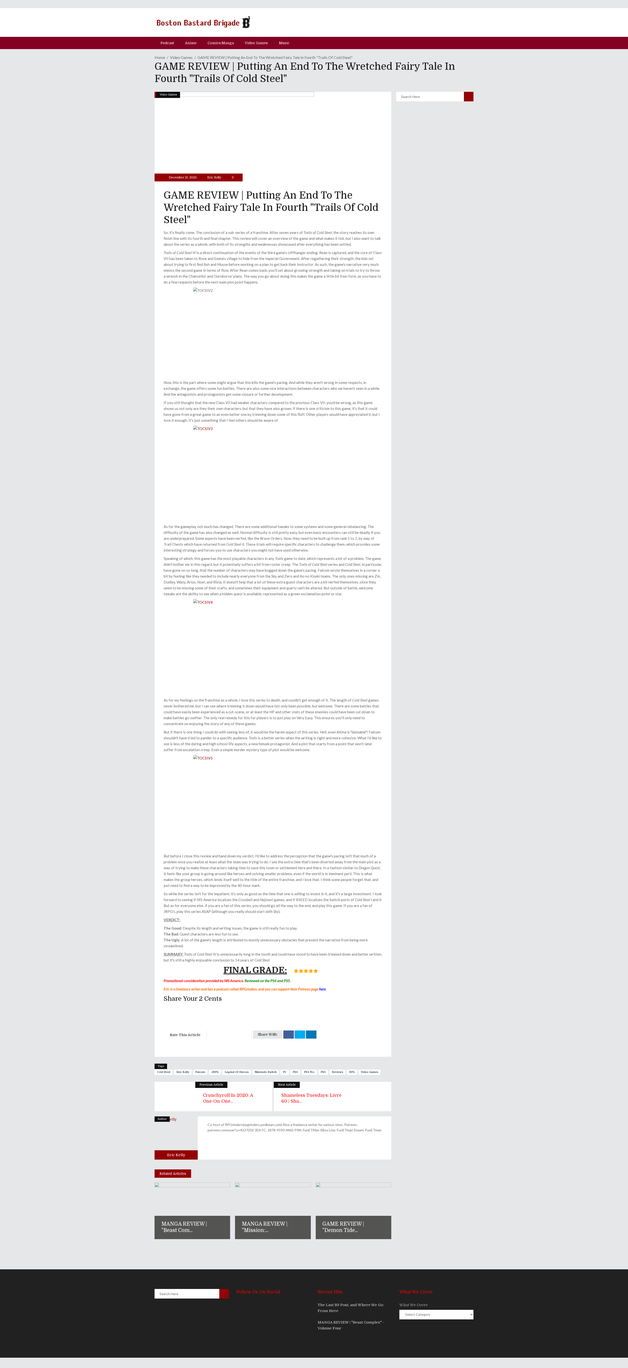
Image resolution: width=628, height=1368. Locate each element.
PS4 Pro (309, 1072)
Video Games (181, 57)
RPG (352, 1072)
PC (285, 1072)
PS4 (295, 1072)
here (322, 989)
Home (160, 57)
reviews (337, 1072)
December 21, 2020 (182, 177)
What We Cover (413, 1305)
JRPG (215, 1072)
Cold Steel (163, 1072)
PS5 (323, 1072)
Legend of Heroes (237, 1072)
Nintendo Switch (266, 1072)
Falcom (200, 1072)
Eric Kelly (214, 177)
